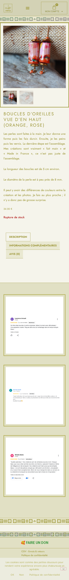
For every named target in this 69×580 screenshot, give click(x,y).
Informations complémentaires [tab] (33, 245)
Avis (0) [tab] (14, 254)
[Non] (63, 568)
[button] (28, 8)
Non (21, 574)
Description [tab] (18, 237)
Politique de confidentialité (44, 574)
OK (12, 574)
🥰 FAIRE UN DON (34, 543)
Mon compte (52, 11)
